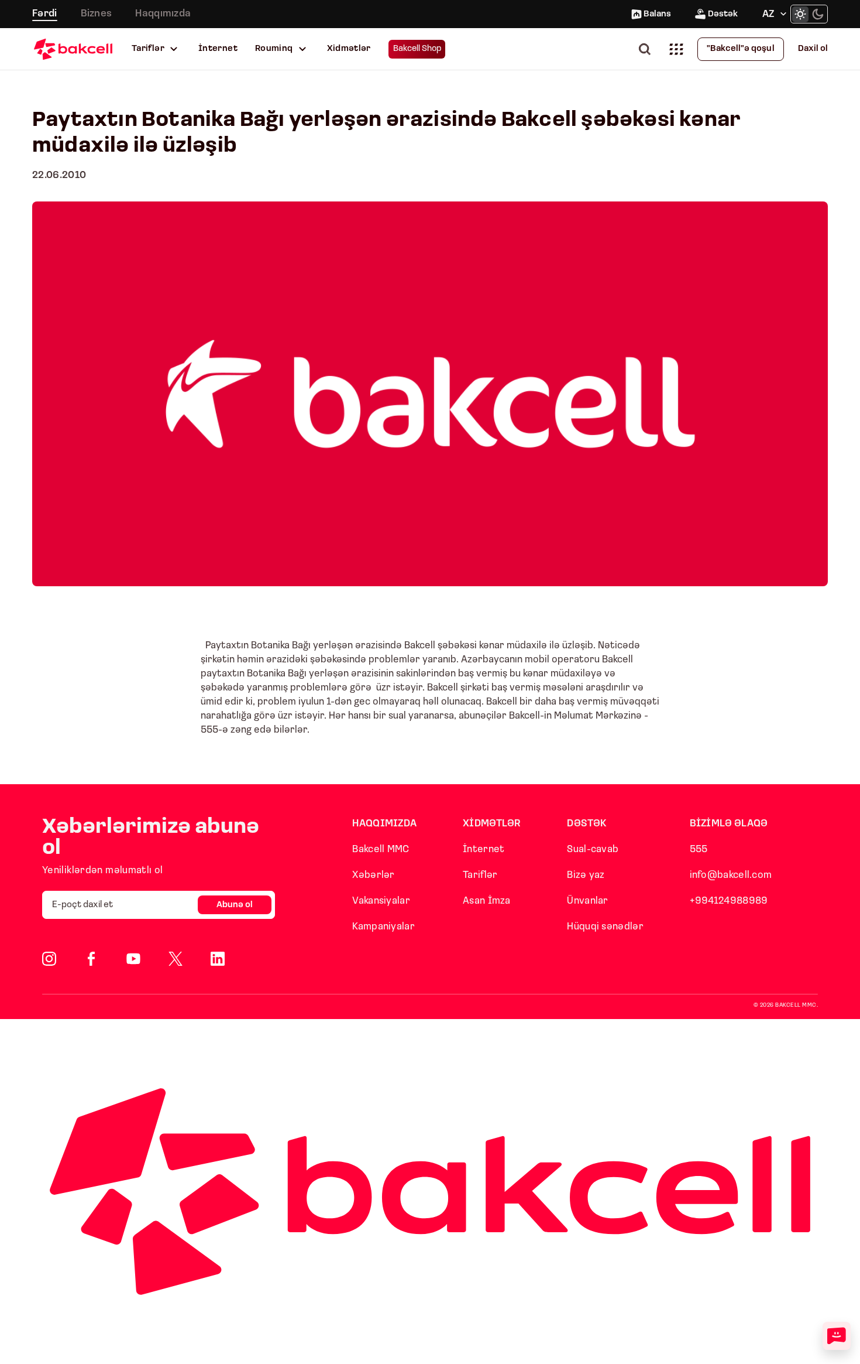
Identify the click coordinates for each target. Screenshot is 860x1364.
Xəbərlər (373, 875)
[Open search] (647, 49)
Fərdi (44, 14)
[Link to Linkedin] (218, 959)
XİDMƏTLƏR (492, 824)
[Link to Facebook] (91, 959)
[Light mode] (800, 14)
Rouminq (274, 49)
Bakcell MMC (380, 849)
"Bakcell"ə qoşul (741, 49)
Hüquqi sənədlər (605, 927)
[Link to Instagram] (49, 959)
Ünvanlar (587, 901)
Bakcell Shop (417, 49)
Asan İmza (487, 901)
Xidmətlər (349, 49)
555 (699, 849)
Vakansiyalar (381, 901)
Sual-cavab (592, 849)
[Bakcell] (73, 49)
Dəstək (723, 14)
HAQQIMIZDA (384, 824)
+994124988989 (729, 901)
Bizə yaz (585, 875)
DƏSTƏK (587, 824)
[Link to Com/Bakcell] (175, 959)
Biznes (96, 14)
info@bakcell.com (731, 875)
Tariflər (148, 49)
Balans (657, 14)
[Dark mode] (818, 14)
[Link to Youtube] (133, 959)
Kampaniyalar (383, 927)
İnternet (218, 49)
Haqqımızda (163, 14)
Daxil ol (813, 49)
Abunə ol (234, 905)
